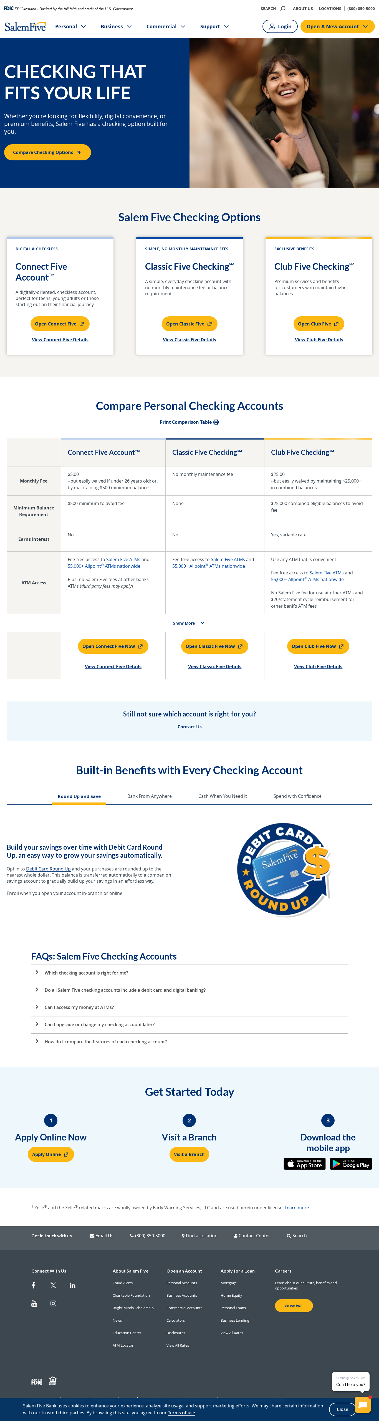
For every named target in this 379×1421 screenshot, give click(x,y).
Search (299, 1236)
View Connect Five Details (60, 340)
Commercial (161, 26)
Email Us (104, 1236)
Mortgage (229, 1282)
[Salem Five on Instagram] (56, 1304)
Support (210, 26)
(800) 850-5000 (361, 8)
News (117, 1320)
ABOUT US (303, 8)
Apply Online (46, 1154)
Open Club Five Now (314, 646)
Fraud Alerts (123, 1282)
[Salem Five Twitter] (56, 1286)
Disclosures (175, 1332)
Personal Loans (233, 1307)
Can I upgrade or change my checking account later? (100, 1024)
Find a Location (202, 1236)
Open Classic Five (185, 324)
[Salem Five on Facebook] (37, 1286)
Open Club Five (314, 324)
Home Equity (231, 1295)
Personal (66, 26)
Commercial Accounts (184, 1307)
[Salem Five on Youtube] (37, 1304)
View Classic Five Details (189, 340)
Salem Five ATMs (123, 559)
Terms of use (181, 1413)
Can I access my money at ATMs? (79, 1007)
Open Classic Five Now (210, 646)
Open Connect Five (55, 324)
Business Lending (235, 1320)
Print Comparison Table (186, 422)
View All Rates (177, 1345)
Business (112, 26)
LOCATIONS (330, 8)
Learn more (297, 1208)
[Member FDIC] (37, 1381)
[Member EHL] (53, 1381)
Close (342, 1409)
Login (285, 26)
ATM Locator (123, 1345)
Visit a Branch (189, 1154)
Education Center (127, 1332)
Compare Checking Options (43, 152)
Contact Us (190, 727)
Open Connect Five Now (108, 646)
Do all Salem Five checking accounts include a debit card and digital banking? (125, 990)
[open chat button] (363, 1405)
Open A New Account (333, 26)
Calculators (175, 1320)
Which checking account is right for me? (86, 973)
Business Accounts (181, 1295)
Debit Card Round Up (48, 869)
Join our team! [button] (294, 1306)
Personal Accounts (181, 1282)
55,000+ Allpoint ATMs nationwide (104, 566)
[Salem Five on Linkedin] (76, 1286)
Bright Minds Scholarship (133, 1307)
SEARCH (268, 8)
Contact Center (254, 1236)
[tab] (79, 797)
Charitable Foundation (131, 1295)
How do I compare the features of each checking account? (106, 1042)
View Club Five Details (319, 340)
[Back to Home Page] (25, 26)
